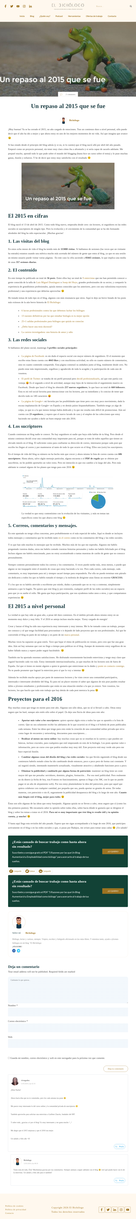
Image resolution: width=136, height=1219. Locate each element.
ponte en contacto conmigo (111, 666)
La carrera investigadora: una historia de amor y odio (47, 332)
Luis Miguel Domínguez (48, 282)
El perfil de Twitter (31, 378)
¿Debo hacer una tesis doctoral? (37, 326)
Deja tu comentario (116, 1069)
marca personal (71, 634)
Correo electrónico (18, 1021)
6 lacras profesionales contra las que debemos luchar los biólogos (53, 310)
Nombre (13, 1005)
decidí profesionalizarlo (88, 378)
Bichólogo (31, 933)
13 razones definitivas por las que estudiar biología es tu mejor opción (55, 316)
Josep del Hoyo (69, 282)
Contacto (9, 1213)
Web (10, 1037)
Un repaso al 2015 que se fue (68, 106)
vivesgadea (25, 1080)
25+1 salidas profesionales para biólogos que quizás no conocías (53, 321)
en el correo (64, 537)
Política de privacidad (15, 1209)
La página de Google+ (32, 401)
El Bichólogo (53, 302)
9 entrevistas (89, 278)
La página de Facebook (33, 356)
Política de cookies (14, 1206)
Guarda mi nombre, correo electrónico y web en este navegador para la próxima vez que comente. (57, 1058)
